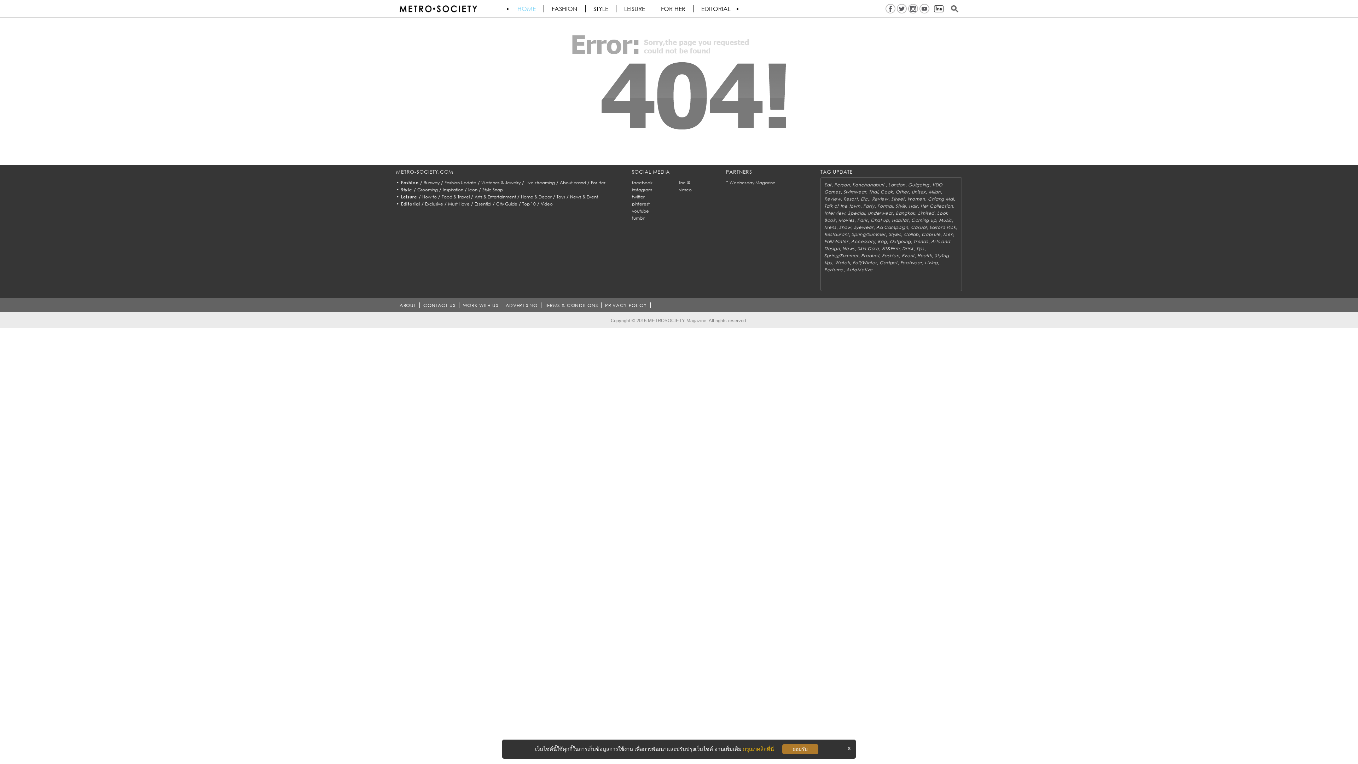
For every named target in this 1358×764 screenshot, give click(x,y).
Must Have (459, 204)
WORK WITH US (480, 305)
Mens (830, 227)
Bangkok (905, 213)
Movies (846, 220)
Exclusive (434, 204)
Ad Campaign (892, 227)
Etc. (865, 199)
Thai (873, 192)
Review (832, 199)
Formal (885, 206)
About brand (573, 182)
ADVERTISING (522, 305)
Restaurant (836, 234)
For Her (598, 182)
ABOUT (408, 305)
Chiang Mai (941, 199)
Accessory (863, 241)
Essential (483, 204)
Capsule (931, 234)
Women (916, 199)
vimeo (685, 189)
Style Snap (492, 189)
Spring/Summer (869, 234)
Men (948, 234)
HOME (526, 8)
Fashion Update (460, 182)
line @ (684, 182)
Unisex (919, 192)
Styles (895, 234)
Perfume (833, 269)
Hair (913, 206)
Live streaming (540, 182)
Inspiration (453, 189)
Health (924, 255)
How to (429, 196)
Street (898, 199)
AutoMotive (859, 269)
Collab (911, 234)
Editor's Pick (942, 227)
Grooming (427, 189)
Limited (926, 213)
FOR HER (673, 8)
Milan (935, 192)
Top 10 (529, 204)
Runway (432, 182)
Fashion (565, 8)
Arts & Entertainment (495, 196)
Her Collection (937, 206)
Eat (827, 184)
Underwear (880, 213)
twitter (638, 196)
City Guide (506, 204)
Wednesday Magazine (753, 182)
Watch (842, 262)
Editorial (716, 8)
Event (908, 255)
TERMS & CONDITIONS (571, 305)
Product (870, 255)
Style (600, 8)
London (896, 184)
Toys (561, 196)
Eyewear (864, 227)
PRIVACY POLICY (625, 305)
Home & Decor (536, 196)
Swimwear (854, 192)
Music (945, 220)
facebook (642, 182)
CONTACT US (439, 305)
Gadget (888, 262)
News (848, 248)
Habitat (900, 220)
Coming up (923, 220)
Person (841, 184)
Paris (862, 220)
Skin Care (868, 248)
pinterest (641, 204)
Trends (920, 241)
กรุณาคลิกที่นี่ (758, 749)
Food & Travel (456, 196)
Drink (907, 248)
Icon (472, 189)
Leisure (634, 8)
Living (931, 262)
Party (869, 206)
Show (845, 227)
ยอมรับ (800, 749)
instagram (642, 189)
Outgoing (918, 184)
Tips (920, 248)
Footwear (911, 262)
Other (902, 192)
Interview (834, 213)
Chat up (880, 220)
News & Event (584, 196)
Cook (887, 192)
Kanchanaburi (868, 184)
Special (856, 213)
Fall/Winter (836, 241)
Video (547, 204)
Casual (919, 227)
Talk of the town (842, 206)
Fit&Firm (891, 248)
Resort (850, 199)
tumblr (638, 218)
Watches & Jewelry (501, 182)
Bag (882, 241)
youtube (640, 211)
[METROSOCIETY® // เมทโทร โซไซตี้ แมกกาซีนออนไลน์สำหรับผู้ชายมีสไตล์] (438, 8)
